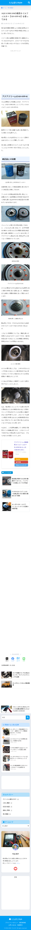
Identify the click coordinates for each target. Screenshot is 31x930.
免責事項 (19, 925)
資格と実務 (7, 810)
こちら (18, 863)
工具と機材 (7, 803)
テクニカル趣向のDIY (11, 799)
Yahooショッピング (21, 465)
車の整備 (12, 665)
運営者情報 (22, 922)
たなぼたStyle (15, 3)
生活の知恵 (7, 806)
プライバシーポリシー (11, 922)
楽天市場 (18, 462)
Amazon (18, 459)
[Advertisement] (15, 71)
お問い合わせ (12, 925)
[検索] (28, 717)
